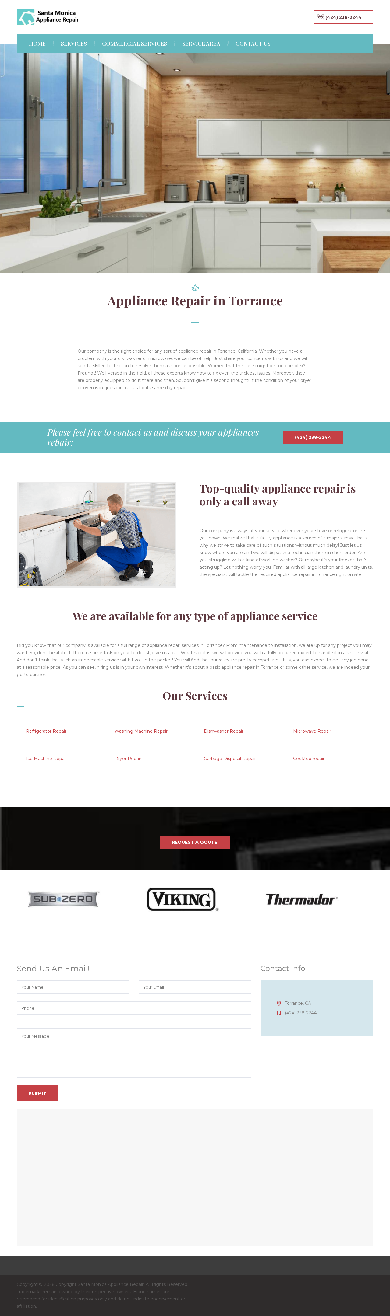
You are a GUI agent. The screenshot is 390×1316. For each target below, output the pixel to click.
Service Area (201, 43)
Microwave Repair (312, 731)
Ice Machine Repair (46, 758)
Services (74, 43)
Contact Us (253, 43)
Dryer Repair (128, 758)
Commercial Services (134, 43)
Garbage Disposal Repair (230, 758)
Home (37, 43)
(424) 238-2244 (283, 197)
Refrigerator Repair (46, 731)
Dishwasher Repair (223, 731)
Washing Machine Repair (141, 731)
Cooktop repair (308, 758)
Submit (37, 1093)
